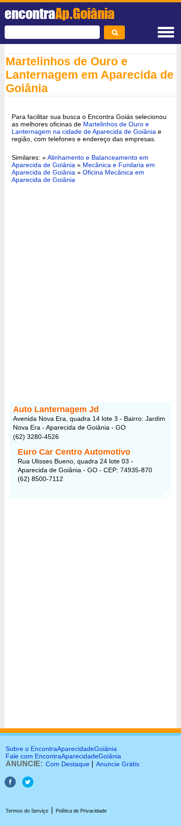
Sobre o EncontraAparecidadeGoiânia (61, 748)
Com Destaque (67, 764)
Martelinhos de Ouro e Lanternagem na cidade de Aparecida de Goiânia (84, 127)
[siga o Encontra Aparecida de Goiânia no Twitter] (27, 785)
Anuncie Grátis (117, 764)
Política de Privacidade (81, 810)
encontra (60, 13)
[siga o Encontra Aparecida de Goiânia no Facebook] (10, 785)
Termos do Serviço (27, 810)
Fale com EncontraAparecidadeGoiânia (63, 756)
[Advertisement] (90, 287)
